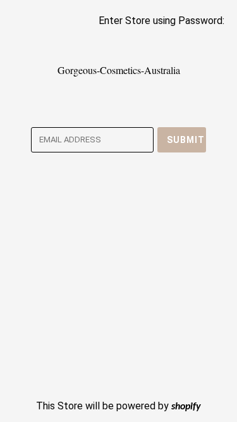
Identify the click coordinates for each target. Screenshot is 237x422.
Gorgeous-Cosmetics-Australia (119, 70)
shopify (186, 407)
